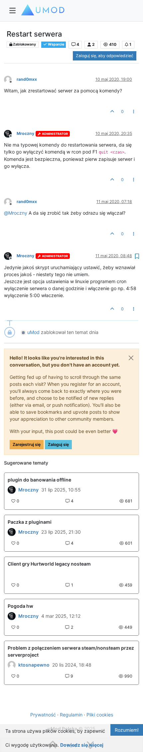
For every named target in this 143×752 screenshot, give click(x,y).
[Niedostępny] (10, 79)
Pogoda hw (20, 606)
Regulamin (71, 714)
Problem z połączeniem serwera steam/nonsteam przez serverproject (71, 651)
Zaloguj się (58, 444)
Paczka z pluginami (30, 522)
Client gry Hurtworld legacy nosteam (49, 564)
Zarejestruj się (27, 444)
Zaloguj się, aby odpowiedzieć (104, 55)
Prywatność (43, 714)
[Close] (131, 358)
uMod (33, 332)
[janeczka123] (12, 532)
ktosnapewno (34, 665)
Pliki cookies (99, 714)
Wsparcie (55, 44)
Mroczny (25, 133)
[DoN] (12, 616)
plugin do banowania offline (39, 480)
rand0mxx (27, 79)
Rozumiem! (127, 730)
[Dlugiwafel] (12, 490)
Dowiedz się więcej (81, 745)
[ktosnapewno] (12, 665)
